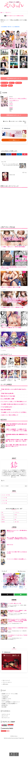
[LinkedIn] (19, 154)
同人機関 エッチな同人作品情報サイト (9, 703)
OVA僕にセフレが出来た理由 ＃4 (4, 367)
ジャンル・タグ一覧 (5, 494)
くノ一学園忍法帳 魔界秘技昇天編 (4, 380)
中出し (2, 514)
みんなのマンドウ (5, 700)
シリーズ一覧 (4, 503)
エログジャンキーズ (6, 714)
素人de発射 (4, 706)
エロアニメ (9, 12)
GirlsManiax (22, 571)
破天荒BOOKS (5, 705)
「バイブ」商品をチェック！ (14, 140)
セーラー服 (5, 82)
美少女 (16, 514)
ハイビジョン (17, 512)
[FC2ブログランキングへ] (10, 725)
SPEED (11, 103)
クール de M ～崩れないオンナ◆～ (15, 603)
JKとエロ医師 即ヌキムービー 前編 (24, 380)
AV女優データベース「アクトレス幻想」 (10, 693)
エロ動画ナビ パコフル (6, 698)
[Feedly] (20, 594)
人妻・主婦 (16, 521)
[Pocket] (24, 154)
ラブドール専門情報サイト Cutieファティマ (11, 701)
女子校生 (19, 82)
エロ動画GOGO (5, 696)
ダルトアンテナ (5, 715)
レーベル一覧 (4, 497)
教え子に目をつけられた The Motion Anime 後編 (24, 367)
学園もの (4, 85)
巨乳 (11, 85)
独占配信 (3, 521)
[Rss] (2, 480)
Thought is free (21, 738)
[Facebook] (8, 154)
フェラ (12, 82)
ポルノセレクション (6, 717)
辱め (15, 519)
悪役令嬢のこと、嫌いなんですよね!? (10, 586)
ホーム (3, 12)
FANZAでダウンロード (15, 78)
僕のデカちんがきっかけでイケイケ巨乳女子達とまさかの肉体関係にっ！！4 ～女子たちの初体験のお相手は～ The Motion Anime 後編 (17, 620)
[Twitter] (3, 154)
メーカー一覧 (4, 500)
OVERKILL (5, 587)
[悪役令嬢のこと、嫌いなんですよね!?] (11, 579)
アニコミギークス (5, 695)
